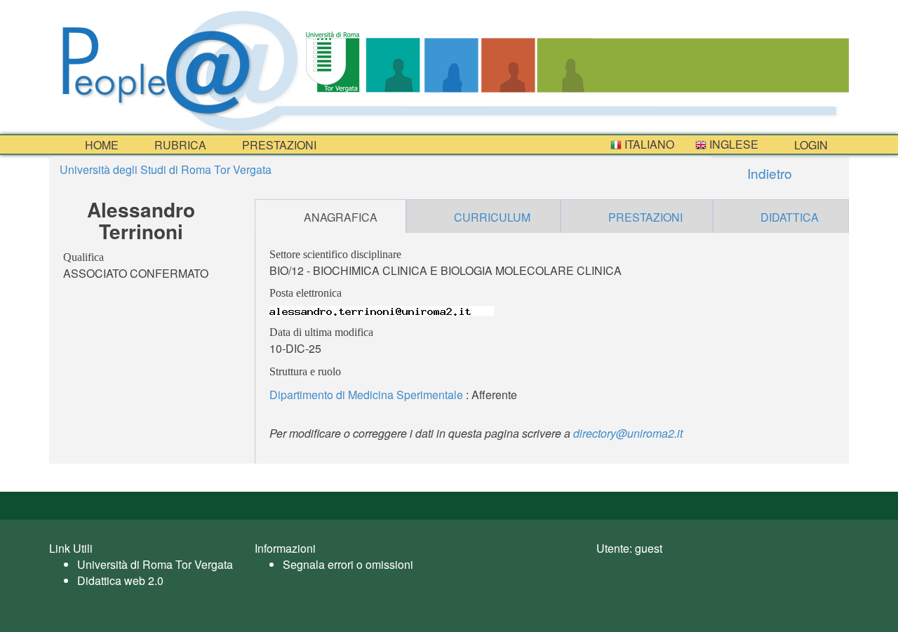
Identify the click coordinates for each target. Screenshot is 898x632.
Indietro (768, 172)
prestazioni (277, 145)
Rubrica (179, 145)
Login (809, 145)
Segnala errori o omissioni (348, 564)
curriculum (492, 217)
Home (100, 145)
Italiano (648, 144)
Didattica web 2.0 (120, 580)
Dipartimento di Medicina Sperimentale (366, 394)
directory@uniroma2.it (628, 433)
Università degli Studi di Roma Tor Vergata (166, 169)
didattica (789, 217)
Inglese (732, 144)
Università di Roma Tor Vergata (155, 564)
